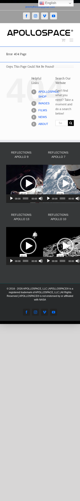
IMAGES (43, 103)
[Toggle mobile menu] (72, 40)
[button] (28, 183)
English (50, 3)
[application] (28, 184)
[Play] (11, 198)
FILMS (42, 110)
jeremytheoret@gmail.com (40, 7)
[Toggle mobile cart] (63, 40)
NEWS (42, 117)
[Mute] (41, 198)
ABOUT (43, 124)
